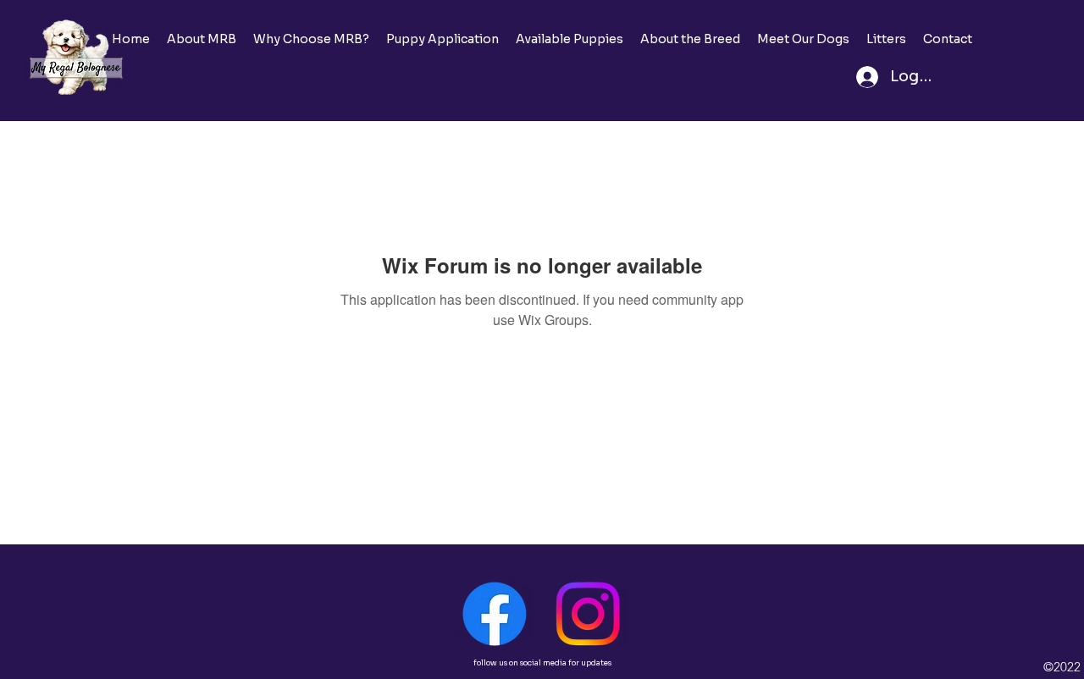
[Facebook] (494, 613)
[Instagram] (587, 613)
